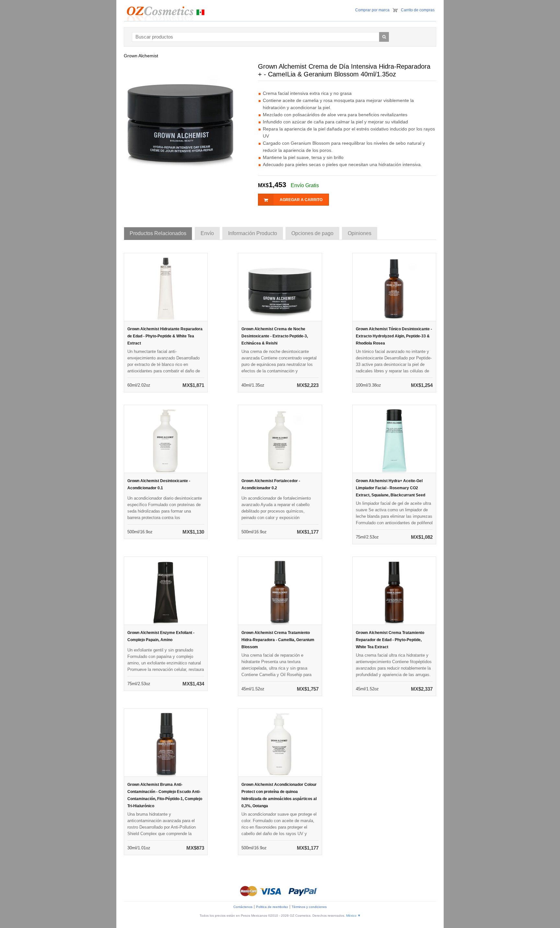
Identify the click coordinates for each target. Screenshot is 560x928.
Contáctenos (242, 907)
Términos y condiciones (309, 907)
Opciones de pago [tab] (312, 233)
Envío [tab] (207, 233)
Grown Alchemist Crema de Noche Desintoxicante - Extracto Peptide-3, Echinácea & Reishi (274, 336)
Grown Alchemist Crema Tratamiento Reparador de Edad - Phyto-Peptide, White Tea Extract (390, 639)
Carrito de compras (418, 10)
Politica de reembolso (272, 907)
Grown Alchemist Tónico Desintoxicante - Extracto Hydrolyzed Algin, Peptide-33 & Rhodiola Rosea (394, 336)
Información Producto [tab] (252, 233)
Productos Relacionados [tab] (158, 233)
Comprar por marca (372, 10)
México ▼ (353, 915)
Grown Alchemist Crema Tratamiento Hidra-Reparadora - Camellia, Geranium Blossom (277, 639)
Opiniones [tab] (359, 233)
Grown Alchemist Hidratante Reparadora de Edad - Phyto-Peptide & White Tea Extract (165, 336)
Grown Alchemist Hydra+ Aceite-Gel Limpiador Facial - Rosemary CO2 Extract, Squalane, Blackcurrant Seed (390, 488)
